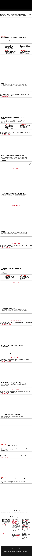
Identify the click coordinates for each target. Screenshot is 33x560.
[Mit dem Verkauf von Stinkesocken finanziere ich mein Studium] (18, 276)
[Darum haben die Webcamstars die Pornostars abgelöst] (16, 107)
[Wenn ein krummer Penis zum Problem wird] (2, 238)
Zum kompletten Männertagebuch (6, 96)
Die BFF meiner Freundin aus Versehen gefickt (12, 193)
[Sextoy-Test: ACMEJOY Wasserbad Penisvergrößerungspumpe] (16, 296)
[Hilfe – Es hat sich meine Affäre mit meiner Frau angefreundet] (16, 335)
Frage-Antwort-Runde (4, 344)
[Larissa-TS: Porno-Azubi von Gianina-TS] (2, 163)
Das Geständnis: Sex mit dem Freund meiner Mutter (10, 200)
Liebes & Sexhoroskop (3, 477)
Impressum (23, 551)
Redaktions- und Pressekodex (15, 548)
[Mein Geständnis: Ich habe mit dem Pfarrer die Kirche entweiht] (18, 200)
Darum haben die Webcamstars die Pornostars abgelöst (12, 118)
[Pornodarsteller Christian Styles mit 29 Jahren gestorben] (18, 45)
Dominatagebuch (14, 521)
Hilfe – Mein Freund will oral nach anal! (25, 353)
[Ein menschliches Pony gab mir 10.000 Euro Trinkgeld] (2, 276)
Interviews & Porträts (4, 154)
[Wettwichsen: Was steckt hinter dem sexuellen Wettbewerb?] (2, 51)
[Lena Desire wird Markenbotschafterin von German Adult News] (2, 45)
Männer (13, 520)
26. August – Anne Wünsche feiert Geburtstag (25, 52)
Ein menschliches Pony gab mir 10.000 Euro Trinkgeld (9, 277)
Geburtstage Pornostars (24, 50)
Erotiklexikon (4, 533)
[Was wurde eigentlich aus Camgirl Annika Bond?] (16, 145)
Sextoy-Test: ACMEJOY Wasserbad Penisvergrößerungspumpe (10, 307)
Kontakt (26, 551)
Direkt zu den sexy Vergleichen (6, 361)
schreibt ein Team (4, 524)
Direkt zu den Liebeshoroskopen (6, 457)
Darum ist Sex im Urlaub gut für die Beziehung (25, 126)
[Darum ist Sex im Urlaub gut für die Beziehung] (18, 125)
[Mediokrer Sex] (18, 90)
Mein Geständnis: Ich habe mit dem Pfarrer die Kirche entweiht (25, 201)
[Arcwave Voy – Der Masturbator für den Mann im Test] (18, 315)
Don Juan (3, 83)
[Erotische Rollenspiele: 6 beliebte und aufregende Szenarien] (16, 219)
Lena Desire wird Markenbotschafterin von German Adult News (9, 46)
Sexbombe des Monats (25, 525)
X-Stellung (6, 89)
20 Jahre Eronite (4, 548)
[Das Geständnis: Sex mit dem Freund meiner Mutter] (2, 200)
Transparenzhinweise (12, 551)
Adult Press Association (26, 539)
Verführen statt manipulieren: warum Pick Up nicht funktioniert (25, 239)
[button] (1, 10)
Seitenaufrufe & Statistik (18, 551)
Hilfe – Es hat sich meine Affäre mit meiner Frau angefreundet (13, 346)
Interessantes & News (3, 36)
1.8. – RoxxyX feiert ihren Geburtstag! (10, 414)
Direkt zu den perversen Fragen (6, 324)
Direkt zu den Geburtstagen (5, 393)
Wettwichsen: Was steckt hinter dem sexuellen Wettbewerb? (10, 52)
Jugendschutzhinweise (22, 548)
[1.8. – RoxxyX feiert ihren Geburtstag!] (16, 404)
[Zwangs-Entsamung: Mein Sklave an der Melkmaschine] (16, 258)
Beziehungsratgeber (15, 529)
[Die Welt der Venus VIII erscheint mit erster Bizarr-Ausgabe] (16, 27)
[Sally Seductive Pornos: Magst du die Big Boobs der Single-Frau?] (18, 163)
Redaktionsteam (9, 548)
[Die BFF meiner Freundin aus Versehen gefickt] (16, 182)
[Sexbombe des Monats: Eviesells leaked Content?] (16, 500)
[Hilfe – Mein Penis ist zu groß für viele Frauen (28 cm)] (2, 352)
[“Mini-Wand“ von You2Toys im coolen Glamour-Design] (2, 315)
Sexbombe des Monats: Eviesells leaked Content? (13, 511)
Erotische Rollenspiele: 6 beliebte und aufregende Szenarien (13, 230)
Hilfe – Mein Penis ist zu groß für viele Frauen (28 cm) (10, 353)
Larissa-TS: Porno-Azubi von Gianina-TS (10, 164)
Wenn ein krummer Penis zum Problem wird (10, 238)
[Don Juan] (16, 73)
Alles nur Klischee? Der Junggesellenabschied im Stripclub (9, 126)
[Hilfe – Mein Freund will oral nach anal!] (18, 352)
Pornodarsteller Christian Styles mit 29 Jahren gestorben (25, 46)
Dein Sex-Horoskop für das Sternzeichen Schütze (13, 478)
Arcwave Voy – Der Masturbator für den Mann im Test (25, 316)
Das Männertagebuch (7, 124)
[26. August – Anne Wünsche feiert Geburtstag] (18, 51)
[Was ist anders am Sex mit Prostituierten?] (16, 371)
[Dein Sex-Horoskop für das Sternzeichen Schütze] (16, 468)
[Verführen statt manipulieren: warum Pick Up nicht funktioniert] (18, 238)
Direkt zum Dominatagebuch (5, 247)
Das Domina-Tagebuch (7, 275)
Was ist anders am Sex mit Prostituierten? (11, 382)
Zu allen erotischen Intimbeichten (6, 172)
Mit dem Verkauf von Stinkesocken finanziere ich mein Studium (25, 277)
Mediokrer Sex (22, 89)
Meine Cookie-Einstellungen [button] (5, 551)
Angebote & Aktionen (3, 444)
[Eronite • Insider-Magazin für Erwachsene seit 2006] (16, 5)
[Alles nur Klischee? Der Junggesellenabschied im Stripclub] (2, 125)
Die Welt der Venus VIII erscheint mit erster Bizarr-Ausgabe (13, 38)
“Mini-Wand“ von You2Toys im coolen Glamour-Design (10, 315)
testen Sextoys (18, 535)
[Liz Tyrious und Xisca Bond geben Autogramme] (16, 435)
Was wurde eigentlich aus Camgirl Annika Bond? (13, 155)
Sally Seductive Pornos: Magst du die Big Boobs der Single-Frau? (25, 164)
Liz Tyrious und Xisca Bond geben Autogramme (13, 445)
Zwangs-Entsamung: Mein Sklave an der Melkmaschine (11, 269)
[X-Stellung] (2, 90)
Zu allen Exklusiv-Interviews (5, 134)
